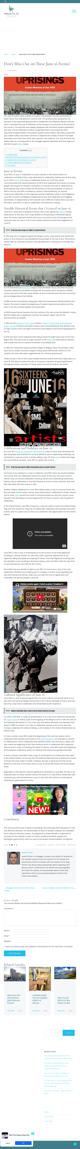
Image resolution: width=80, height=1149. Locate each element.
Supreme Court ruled (25, 323)
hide (29, 150)
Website (7, 941)
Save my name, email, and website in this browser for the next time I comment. (39, 946)
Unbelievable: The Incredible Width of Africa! (39, 999)
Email (7, 936)
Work (13, 54)
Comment (9, 908)
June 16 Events (11, 155)
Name (7, 931)
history (50, 340)
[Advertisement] (40, 34)
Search (68, 1033)
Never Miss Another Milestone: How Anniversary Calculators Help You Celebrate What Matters (56, 1066)
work (57, 457)
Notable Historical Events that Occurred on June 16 (25, 157)
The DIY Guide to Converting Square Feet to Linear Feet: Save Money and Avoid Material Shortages (58, 1083)
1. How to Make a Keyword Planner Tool (58, 888)
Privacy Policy (48, 1117)
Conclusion (10, 165)
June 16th (51, 845)
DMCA (46, 1112)
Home (6, 54)
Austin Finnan (12, 70)
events (62, 212)
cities (17, 495)
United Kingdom (47, 739)
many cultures (61, 845)
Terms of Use (48, 1121)
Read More (10, 1011)
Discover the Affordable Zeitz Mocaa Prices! (13, 999)
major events (11, 719)
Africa (20, 144)
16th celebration (40, 845)
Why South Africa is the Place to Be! (64, 1000)
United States (71, 845)
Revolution (26, 288)
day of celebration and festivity (30, 451)
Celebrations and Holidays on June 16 (20, 160)
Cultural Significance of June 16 (18, 162)
